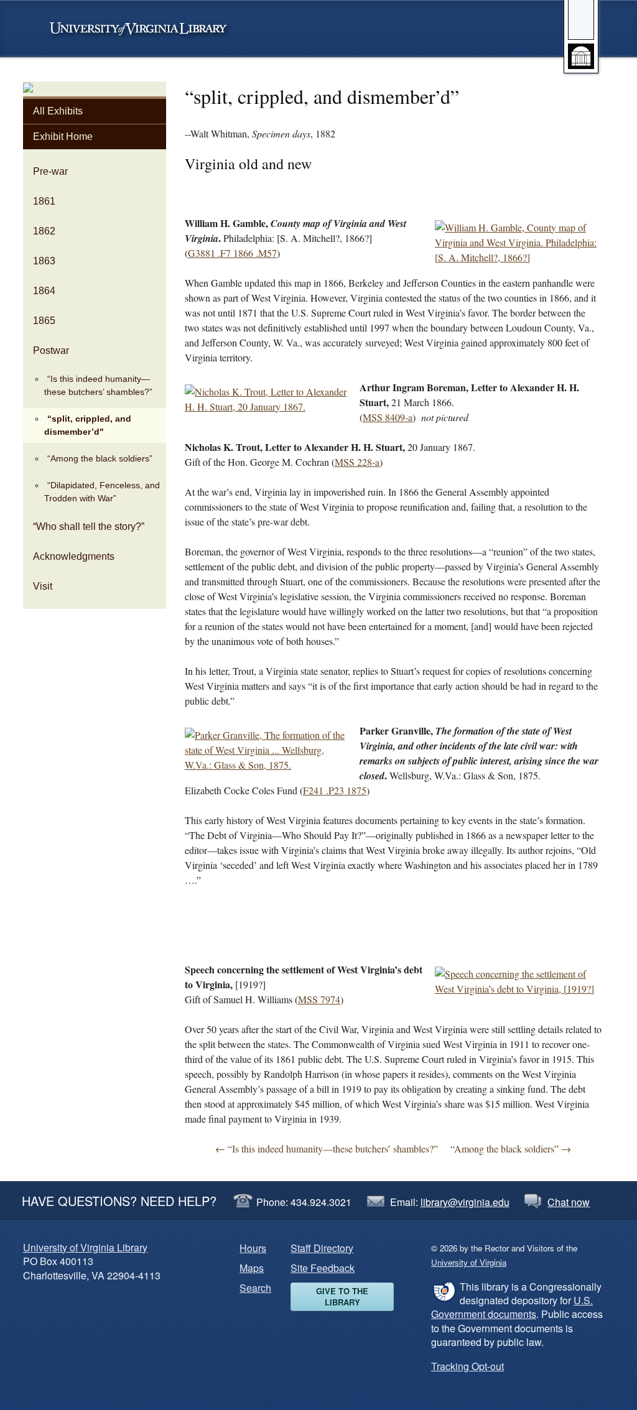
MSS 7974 (319, 999)
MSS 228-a (357, 461)
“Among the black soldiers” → (510, 1148)
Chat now (568, 1202)
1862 (44, 231)
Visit (42, 586)
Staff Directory (322, 1248)
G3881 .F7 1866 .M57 (232, 252)
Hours (252, 1248)
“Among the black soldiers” (99, 458)
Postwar (51, 350)
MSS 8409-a (387, 417)
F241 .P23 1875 (334, 790)
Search (255, 1288)
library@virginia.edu (465, 1202)
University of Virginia (144, 28)
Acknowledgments (73, 556)
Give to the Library (342, 1296)
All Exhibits (58, 111)
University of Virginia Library (85, 1247)
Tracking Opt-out (467, 1366)
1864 (44, 290)
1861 (44, 201)
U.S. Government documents (512, 1307)
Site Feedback (323, 1268)
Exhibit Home (63, 136)
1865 (44, 320)
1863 (44, 261)
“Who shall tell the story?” (88, 526)
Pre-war (50, 171)
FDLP (444, 1291)
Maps (251, 1268)
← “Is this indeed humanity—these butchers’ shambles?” (326, 1148)
